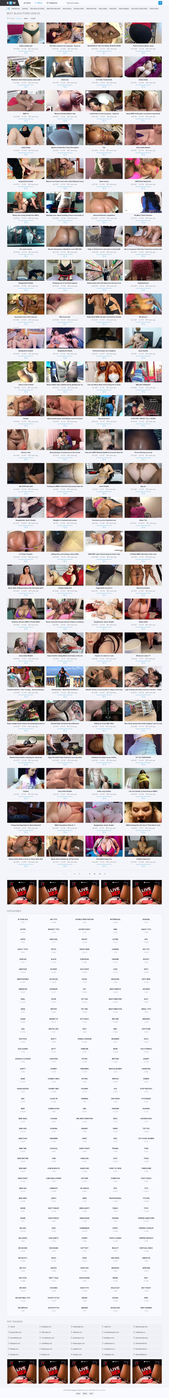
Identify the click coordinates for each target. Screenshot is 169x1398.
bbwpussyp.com (47, 1349)
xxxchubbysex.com (48, 1338)
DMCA (85, 1393)
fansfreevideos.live (141, 1338)
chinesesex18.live (141, 1343)
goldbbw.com (77, 1349)
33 (100, 874)
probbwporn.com (78, 1338)
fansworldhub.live (141, 1354)
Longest (33, 18)
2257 (91, 1393)
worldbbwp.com (47, 1343)
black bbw (113, 8)
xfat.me (12, 1326)
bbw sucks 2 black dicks (139, 8)
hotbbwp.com (77, 1332)
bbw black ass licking (37, 8)
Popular (18, 18)
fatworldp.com (46, 1332)
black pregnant (124, 8)
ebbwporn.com (15, 1343)
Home (28, 3)
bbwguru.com (77, 1354)
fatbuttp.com (14, 1349)
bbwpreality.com (78, 1326)
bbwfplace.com (109, 1338)
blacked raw (16, 8)
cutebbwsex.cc (140, 1332)
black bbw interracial (53, 8)
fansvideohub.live (141, 1349)
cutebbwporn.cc (109, 1343)
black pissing (67, 8)
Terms (78, 1393)
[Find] (160, 3)
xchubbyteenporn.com (111, 1332)
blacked (25, 8)
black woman (154, 8)
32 (94, 874)
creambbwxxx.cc (109, 1349)
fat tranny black (79, 8)
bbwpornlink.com (15, 1332)
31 (89, 874)
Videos (39, 3)
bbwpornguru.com (79, 1343)
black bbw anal (91, 8)
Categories (53, 3)
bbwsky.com (14, 1354)
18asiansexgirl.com (141, 1326)
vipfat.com (107, 1326)
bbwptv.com (45, 1354)
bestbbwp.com (46, 1326)
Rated (26, 18)
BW (11, 3)
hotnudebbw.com (15, 1338)
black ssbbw (103, 8)
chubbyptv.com (109, 1354)
